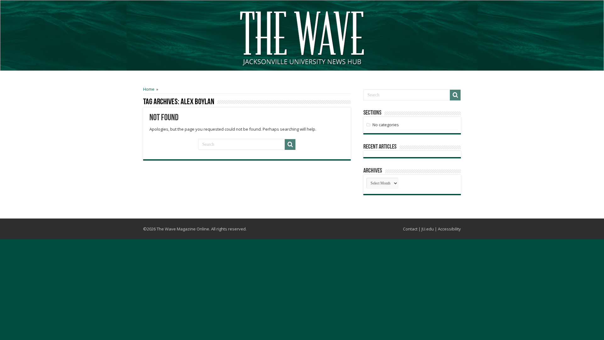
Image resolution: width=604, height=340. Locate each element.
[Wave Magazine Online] (302, 37)
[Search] (290, 144)
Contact (410, 229)
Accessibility (449, 229)
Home (148, 89)
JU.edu (428, 229)
